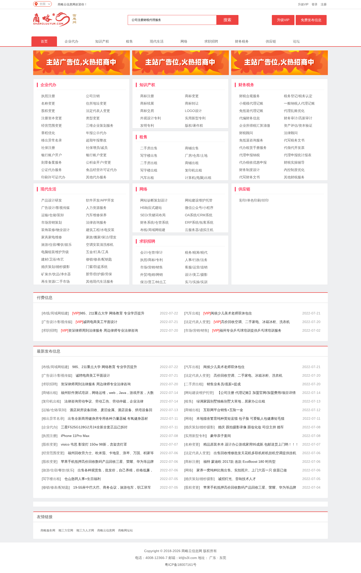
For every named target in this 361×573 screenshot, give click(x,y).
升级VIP (303, 4)
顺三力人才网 (85, 530)
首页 (44, 41)
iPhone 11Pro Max (75, 436)
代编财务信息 (249, 118)
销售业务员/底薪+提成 (224, 384)
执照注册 (48, 96)
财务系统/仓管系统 (154, 222)
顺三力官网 (66, 530)
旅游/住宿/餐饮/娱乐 (56, 245)
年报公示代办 (96, 133)
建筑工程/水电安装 (100, 230)
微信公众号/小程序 (199, 208)
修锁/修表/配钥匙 (99, 259)
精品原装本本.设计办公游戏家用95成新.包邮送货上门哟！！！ (251, 444)
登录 (315, 4)
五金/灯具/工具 (97, 252)
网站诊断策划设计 (154, 200)
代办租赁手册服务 (253, 148)
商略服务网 (48, 530)
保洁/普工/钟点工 (153, 282)
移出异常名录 (51, 140)
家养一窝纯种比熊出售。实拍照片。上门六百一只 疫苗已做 (241, 470)
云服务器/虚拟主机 (199, 230)
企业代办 (71, 41)
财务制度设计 (249, 170)
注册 (324, 4)
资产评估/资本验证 (298, 125)
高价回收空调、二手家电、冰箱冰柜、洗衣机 (252, 322)
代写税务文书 (294, 140)
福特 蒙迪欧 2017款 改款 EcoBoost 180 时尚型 (239, 462)
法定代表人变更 (98, 111)
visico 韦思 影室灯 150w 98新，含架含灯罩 (94, 444)
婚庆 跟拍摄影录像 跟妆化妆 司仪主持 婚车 (251, 427)
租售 (129, 41)
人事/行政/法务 (196, 260)
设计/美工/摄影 (196, 275)
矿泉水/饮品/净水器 (56, 274)
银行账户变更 (96, 155)
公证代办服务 (51, 170)
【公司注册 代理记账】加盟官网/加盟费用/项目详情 (256, 393)
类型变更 (93, 118)
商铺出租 (192, 163)
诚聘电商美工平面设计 (96, 322)
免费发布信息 (311, 20)
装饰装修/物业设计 (55, 230)
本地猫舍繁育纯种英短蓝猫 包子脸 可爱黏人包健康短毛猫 (240, 418)
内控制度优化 (294, 170)
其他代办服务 (96, 177)
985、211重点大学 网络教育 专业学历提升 (108, 313)
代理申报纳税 (249, 155)
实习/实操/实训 (196, 282)
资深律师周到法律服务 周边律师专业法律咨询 (99, 330)
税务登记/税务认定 (298, 96)
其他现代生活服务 (99, 281)
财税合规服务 (249, 96)
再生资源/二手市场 (55, 281)
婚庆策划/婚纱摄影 (55, 267)
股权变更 (48, 111)
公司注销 (93, 96)
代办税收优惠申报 (253, 162)
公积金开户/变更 (98, 162)
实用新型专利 (195, 118)
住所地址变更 (96, 103)
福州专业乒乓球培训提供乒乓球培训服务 (246, 330)
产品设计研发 (51, 200)
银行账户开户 (51, 155)
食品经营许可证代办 (101, 170)
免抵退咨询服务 (251, 140)
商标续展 (147, 103)
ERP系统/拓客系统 (199, 222)
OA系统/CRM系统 (198, 215)
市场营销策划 (51, 222)
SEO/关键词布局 (153, 215)
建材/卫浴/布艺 (52, 259)
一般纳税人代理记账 (299, 103)
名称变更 (48, 103)
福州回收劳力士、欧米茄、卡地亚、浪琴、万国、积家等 (111, 453)
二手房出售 (148, 148)
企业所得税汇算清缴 (254, 125)
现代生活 (157, 41)
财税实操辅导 (294, 162)
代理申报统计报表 (297, 155)
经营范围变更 (51, 125)
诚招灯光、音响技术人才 (237, 479)
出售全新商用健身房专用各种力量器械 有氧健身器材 (108, 418)
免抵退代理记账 (251, 111)
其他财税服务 (294, 177)
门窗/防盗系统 (97, 267)
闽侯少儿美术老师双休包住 (227, 313)
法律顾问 (291, 133)
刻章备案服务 (51, 162)
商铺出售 (192, 148)
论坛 (296, 41)
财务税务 (242, 41)
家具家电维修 (51, 237)
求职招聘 (211, 41)
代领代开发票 (294, 148)
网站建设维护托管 (198, 200)
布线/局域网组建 (152, 230)
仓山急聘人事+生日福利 (82, 479)
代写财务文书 (249, 177)
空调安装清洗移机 (99, 245)
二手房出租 (148, 163)
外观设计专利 (150, 118)
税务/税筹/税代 (196, 252)
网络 (183, 41)
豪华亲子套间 (220, 436)
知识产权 (102, 41)
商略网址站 (125, 530)
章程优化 (48, 133)
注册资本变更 (51, 118)
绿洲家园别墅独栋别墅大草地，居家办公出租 (230, 401)
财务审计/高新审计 (298, 118)
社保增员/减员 (97, 148)
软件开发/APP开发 (100, 200)
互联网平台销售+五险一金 (223, 410)
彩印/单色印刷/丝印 (254, 200)
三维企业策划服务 (99, 125)
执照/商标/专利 (151, 260)
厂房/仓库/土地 (196, 155)
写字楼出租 (148, 170)
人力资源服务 (96, 208)
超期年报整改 (96, 140)
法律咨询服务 (96, 222)
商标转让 (192, 103)
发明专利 (147, 125)
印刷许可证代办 (53, 177)
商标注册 (147, 96)
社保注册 (48, 148)
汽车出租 (147, 178)
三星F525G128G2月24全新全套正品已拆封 (94, 427)
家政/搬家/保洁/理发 (101, 237)
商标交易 (147, 111)
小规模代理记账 (251, 103)
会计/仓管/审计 (151, 252)
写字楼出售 (148, 155)
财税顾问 (246, 133)
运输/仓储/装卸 (52, 215)
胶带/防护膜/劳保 (99, 274)
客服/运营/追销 (196, 267)
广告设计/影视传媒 (55, 208)
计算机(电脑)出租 (198, 178)
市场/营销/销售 (151, 267)
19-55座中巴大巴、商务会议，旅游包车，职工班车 (112, 487)
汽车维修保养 (96, 215)
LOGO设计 (193, 111)
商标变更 (192, 96)
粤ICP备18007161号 (180, 565)
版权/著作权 (194, 125)
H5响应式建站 (151, 208)
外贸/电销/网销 (151, 275)
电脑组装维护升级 (55, 252)
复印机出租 (193, 170)
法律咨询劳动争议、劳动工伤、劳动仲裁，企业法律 (103, 401)
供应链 (271, 41)
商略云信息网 (106, 530)
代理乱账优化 (294, 111)
